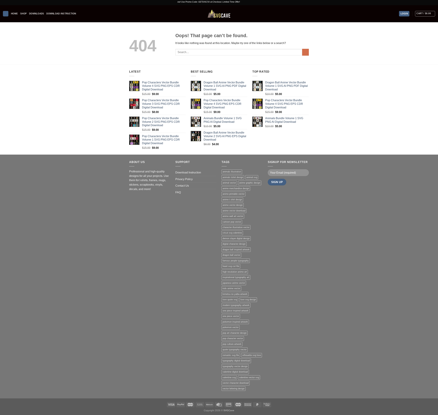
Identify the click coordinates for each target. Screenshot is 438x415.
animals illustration (232, 171)
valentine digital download (235, 371)
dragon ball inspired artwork (236, 249)
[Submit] (305, 52)
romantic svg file (231, 355)
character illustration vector (236, 227)
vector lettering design (233, 388)
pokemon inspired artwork (235, 321)
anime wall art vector (233, 216)
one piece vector (231, 316)
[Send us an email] (430, 2)
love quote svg (230, 299)
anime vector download (234, 210)
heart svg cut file (231, 266)
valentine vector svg (249, 377)
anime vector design (233, 205)
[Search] (5, 14)
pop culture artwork (232, 344)
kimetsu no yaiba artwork (235, 294)
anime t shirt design (232, 199)
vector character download (236, 383)
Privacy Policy (184, 179)
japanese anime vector (234, 283)
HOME (14, 13)
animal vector (229, 182)
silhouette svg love (251, 355)
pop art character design (235, 333)
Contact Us (182, 185)
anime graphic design (249, 182)
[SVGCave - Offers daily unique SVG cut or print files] (219, 14)
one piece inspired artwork (235, 310)
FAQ (178, 192)
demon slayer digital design (236, 238)
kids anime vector (231, 288)
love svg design (248, 299)
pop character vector (233, 338)
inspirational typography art (236, 277)
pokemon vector (231, 327)
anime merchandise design (236, 188)
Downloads (36, 13)
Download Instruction (61, 13)
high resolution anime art (235, 272)
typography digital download (236, 360)
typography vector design (235, 366)
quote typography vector (235, 349)
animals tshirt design (233, 177)
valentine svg (229, 377)
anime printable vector (233, 194)
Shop (23, 13)
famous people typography (236, 260)
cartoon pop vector (232, 222)
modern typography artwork (236, 305)
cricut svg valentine (232, 232)
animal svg (251, 177)
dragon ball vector (231, 255)
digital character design (234, 244)
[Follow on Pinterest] (434, 2)
